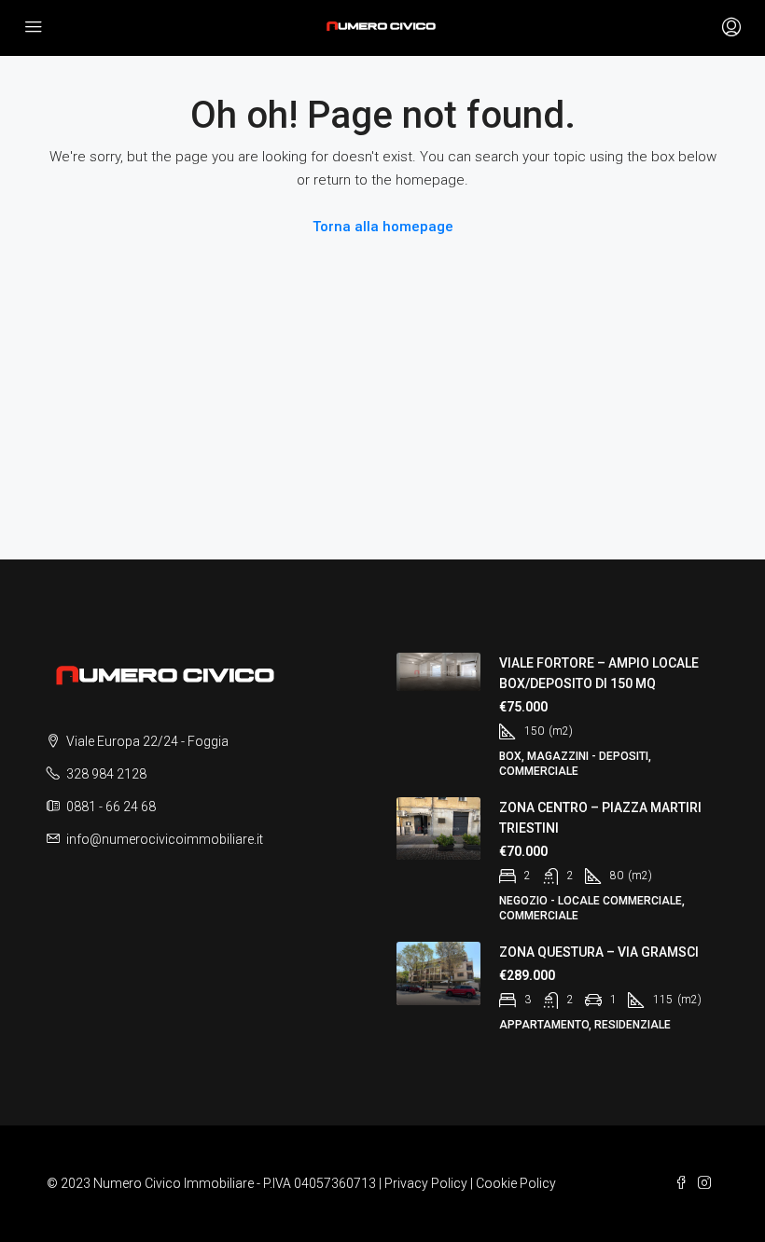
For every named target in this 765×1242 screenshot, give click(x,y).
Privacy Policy (425, 1183)
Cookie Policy (516, 1183)
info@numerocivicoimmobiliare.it (164, 839)
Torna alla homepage (383, 226)
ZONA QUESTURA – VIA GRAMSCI (599, 952)
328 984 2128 (106, 773)
